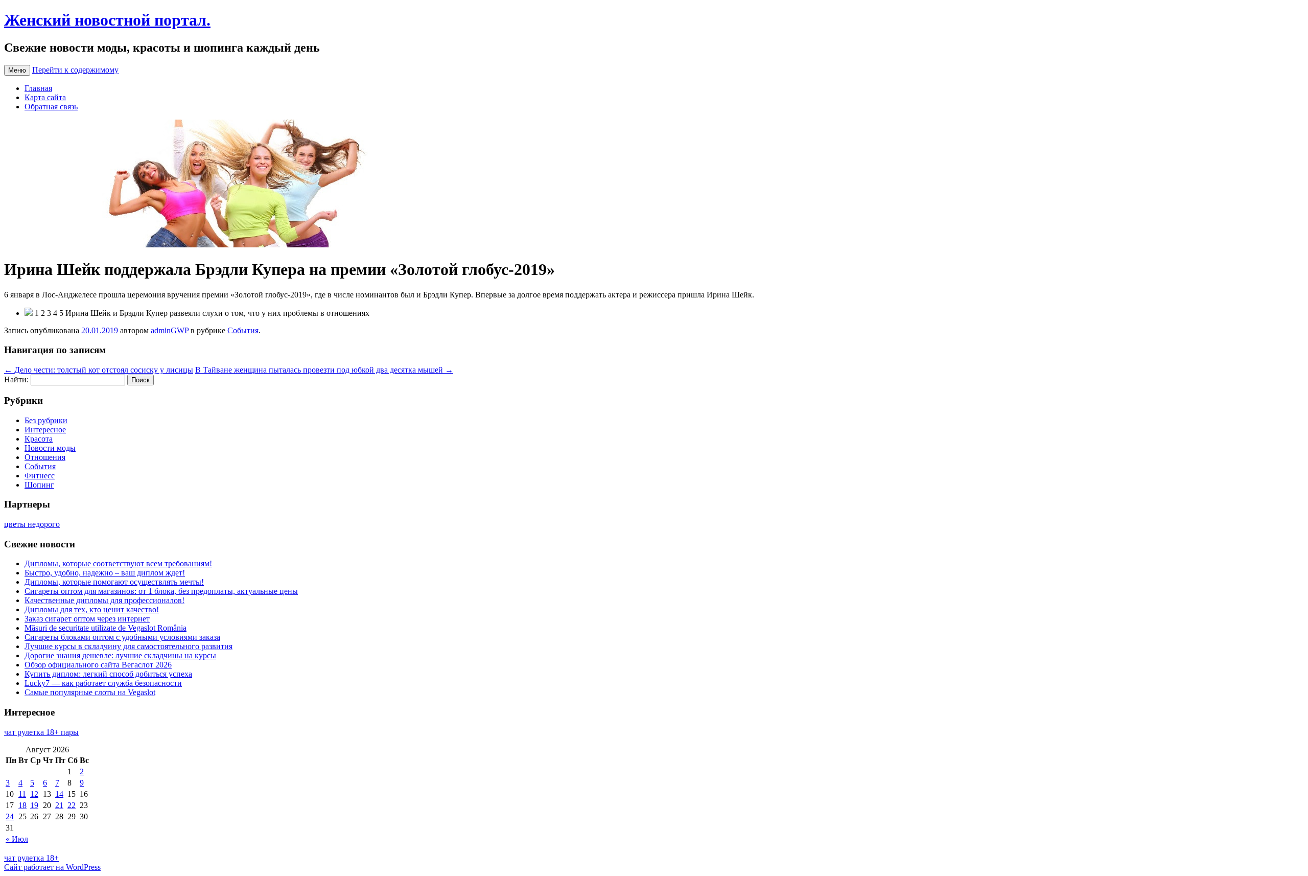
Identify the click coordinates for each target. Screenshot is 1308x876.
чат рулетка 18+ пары (41, 732)
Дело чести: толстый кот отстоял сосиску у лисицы (98, 369)
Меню (17, 70)
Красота (39, 438)
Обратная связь (51, 106)
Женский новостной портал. (107, 20)
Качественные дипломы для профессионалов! (104, 600)
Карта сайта (45, 97)
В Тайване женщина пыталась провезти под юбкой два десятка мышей (324, 369)
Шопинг (39, 484)
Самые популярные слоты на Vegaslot (90, 692)
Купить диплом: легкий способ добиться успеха (108, 674)
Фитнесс (40, 475)
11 (22, 794)
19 (34, 805)
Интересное (45, 429)
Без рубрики (46, 420)
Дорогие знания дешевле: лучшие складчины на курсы (120, 655)
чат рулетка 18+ (31, 858)
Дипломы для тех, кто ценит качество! (92, 609)
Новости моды (50, 448)
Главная (38, 88)
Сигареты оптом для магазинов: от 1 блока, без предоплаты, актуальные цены (161, 591)
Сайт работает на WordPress (52, 867)
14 (59, 794)
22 (71, 805)
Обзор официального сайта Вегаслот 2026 (98, 664)
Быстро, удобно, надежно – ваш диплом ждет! (105, 572)
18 (22, 805)
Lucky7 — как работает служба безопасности (103, 683)
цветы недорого (32, 524)
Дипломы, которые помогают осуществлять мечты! (114, 582)
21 (59, 805)
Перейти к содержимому (75, 69)
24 (10, 816)
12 (34, 794)
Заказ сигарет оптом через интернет (87, 618)
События (243, 330)
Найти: (16, 379)
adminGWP (170, 330)
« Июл (17, 839)
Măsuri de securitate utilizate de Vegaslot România (105, 628)
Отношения (45, 457)
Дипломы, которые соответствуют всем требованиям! (118, 563)
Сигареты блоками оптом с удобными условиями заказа (122, 637)
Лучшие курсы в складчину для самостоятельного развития (128, 646)
